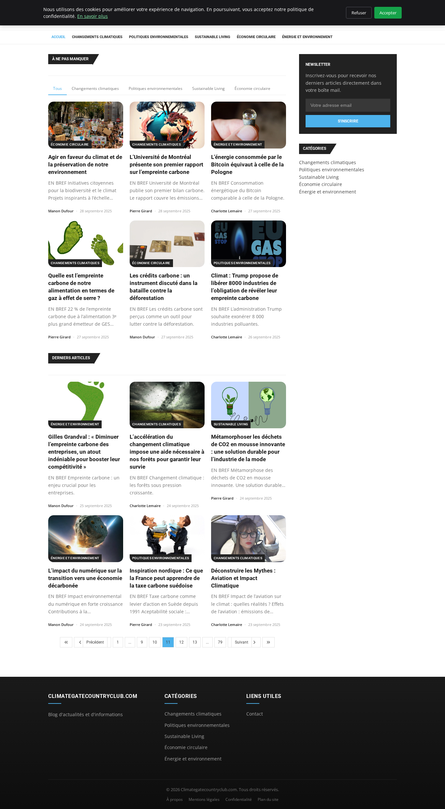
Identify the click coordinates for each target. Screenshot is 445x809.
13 (195, 642)
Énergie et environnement (307, 37)
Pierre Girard (141, 210)
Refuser (359, 13)
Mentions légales (204, 799)
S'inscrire (348, 121)
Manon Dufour (61, 210)
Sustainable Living (212, 37)
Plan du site (268, 799)
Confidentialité (238, 799)
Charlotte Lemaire (226, 210)
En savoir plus (92, 16)
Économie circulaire (256, 37)
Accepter (388, 13)
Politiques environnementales (158, 37)
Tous (57, 88)
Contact (254, 714)
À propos (174, 799)
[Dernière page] (268, 642)
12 (181, 642)
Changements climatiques (97, 37)
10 (154, 642)
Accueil (58, 37)
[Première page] (66, 642)
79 (220, 642)
